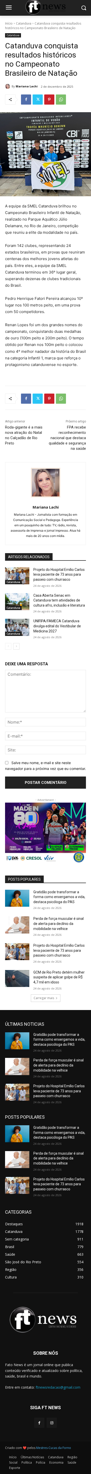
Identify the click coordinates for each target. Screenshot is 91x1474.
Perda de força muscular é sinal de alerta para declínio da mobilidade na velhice (58, 923)
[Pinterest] (49, 99)
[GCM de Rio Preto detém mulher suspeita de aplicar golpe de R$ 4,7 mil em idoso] (17, 978)
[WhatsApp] (61, 99)
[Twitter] (38, 99)
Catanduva (23, 23)
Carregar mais (44, 998)
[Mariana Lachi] (8, 86)
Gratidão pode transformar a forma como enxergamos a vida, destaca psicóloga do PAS (59, 897)
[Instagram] (52, 1423)
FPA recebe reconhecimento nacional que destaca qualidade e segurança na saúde (67, 438)
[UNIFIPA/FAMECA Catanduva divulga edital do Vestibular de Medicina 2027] (17, 627)
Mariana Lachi (27, 86)
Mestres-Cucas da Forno (53, 1448)
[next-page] (16, 646)
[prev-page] (8, 646)
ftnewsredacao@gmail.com (58, 1387)
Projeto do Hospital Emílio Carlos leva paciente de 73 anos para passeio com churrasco (59, 574)
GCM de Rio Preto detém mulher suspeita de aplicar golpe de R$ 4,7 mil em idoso (59, 977)
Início (9, 23)
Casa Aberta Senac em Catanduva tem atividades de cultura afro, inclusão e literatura (59, 600)
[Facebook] (26, 99)
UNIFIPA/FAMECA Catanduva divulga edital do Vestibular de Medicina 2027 (57, 626)
